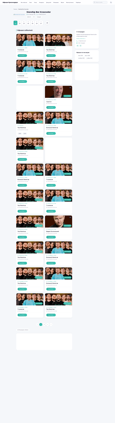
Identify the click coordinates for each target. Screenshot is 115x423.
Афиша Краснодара (10, 2)
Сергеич (49, 101)
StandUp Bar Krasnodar (23, 51)
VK (33, 17)
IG (80, 45)
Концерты (41, 2)
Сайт (30, 17)
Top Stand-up (50, 49)
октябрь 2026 (89, 58)
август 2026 (87, 55)
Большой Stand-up (52, 127)
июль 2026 (80, 55)
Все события (24, 2)
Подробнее (21, 55)
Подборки (78, 2)
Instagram (39, 17)
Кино (30, 2)
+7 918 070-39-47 (82, 41)
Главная (15, 9)
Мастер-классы (70, 2)
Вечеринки (56, 2)
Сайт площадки (81, 43)
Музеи (62, 2)
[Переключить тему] (111, 2)
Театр (35, 2)
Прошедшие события (23, 330)
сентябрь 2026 (81, 58)
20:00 (20, 133)
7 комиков (21, 49)
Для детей (48, 2)
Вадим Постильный (52, 231)
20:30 (25, 133)
